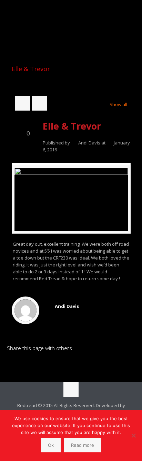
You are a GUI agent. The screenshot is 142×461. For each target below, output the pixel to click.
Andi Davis (89, 143)
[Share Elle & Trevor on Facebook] (24, 365)
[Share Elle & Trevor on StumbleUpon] (59, 365)
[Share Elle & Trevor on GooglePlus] (70, 365)
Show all (118, 104)
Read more (82, 445)
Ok (51, 445)
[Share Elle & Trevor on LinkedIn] (12, 365)
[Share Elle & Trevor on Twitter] (35, 365)
